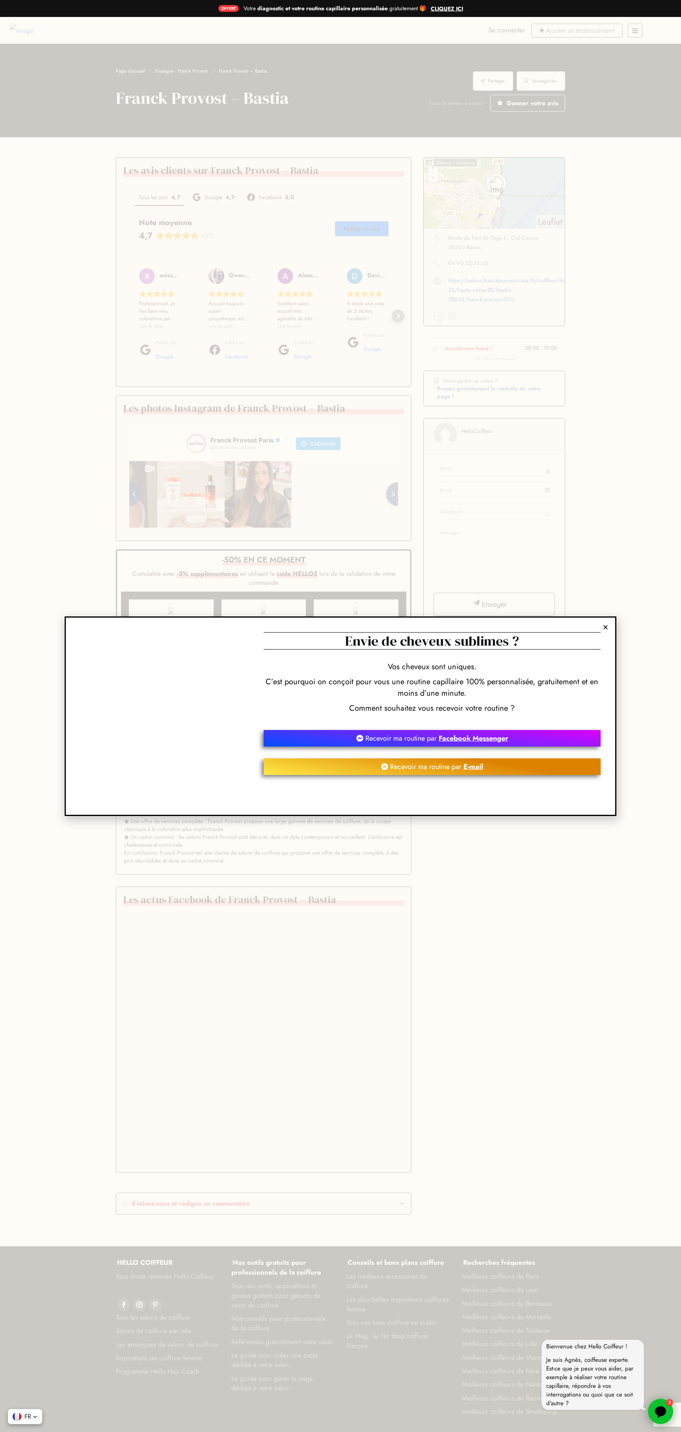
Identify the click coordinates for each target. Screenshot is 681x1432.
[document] (340, 716)
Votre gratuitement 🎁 (335, 8)
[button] (605, 627)
